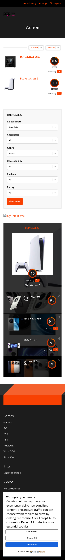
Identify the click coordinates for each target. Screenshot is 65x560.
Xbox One (9, 457)
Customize (32, 531)
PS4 (5, 439)
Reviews (8, 445)
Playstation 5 (29, 78)
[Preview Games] (9, 16)
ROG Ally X (30, 340)
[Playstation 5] (10, 84)
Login (44, 3)
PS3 (5, 434)
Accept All (32, 544)
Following (31, 3)
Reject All (32, 538)
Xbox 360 (9, 451)
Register (58, 3)
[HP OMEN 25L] (10, 62)
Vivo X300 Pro (32, 318)
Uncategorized (12, 472)
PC (5, 428)
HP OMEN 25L (30, 56)
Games (7, 422)
